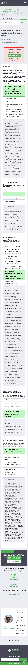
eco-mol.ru (14, 584)
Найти (23, 22)
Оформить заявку (14, 55)
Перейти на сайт (14, 594)
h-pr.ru (14, 582)
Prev (3, 622)
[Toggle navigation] (25, 3)
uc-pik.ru (14, 576)
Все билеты (14, 663)
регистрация (14, 558)
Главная (3, 7)
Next (25, 622)
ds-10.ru (14, 581)
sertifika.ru (14, 574)
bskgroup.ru (14, 579)
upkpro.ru (14, 577)
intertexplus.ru (14, 586)
